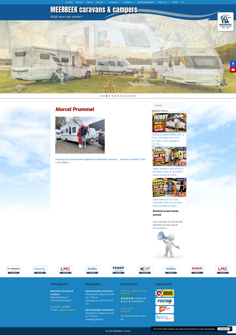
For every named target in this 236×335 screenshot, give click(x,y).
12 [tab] (132, 96)
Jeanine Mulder (126, 308)
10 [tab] (126, 96)
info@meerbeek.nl (67, 310)
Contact (69, 2)
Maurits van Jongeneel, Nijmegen (133, 291)
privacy (127, 331)
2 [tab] (104, 96)
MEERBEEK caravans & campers (94, 9)
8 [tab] (121, 96)
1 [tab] (101, 96)
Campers (128, 2)
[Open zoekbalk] (183, 2)
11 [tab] (129, 96)
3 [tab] (106, 96)
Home (175, 2)
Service (99, 2)
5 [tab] (112, 96)
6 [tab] (115, 96)
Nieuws (79, 2)
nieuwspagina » (160, 228)
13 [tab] (135, 96)
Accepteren (224, 329)
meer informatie (209, 329)
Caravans (113, 2)
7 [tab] (118, 96)
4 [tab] (109, 96)
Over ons (162, 2)
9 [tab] (123, 96)
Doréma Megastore (146, 2)
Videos (89, 2)
